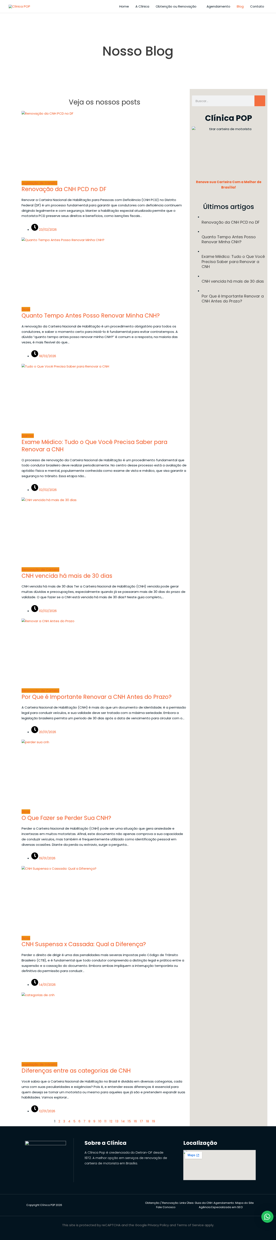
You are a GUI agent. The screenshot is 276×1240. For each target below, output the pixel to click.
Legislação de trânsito (39, 183)
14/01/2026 (47, 984)
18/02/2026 (47, 356)
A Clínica (142, 6)
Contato (257, 6)
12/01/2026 (46, 1111)
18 (147, 1121)
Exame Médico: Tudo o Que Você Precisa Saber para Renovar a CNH (94, 445)
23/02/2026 (47, 229)
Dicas (26, 309)
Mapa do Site (244, 1203)
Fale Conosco (166, 1207)
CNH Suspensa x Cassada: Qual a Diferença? (84, 944)
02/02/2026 (47, 490)
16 (135, 1121)
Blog (240, 6)
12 (111, 1121)
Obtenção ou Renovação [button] (176, 6)
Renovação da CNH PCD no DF (64, 189)
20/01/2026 (47, 732)
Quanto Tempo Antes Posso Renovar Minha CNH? (91, 315)
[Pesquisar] (259, 100)
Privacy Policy (158, 1225)
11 (105, 1121)
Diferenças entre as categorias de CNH (76, 1071)
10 (99, 1121)
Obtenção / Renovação (162, 1203)
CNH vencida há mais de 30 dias (67, 576)
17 (141, 1121)
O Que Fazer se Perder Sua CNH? (66, 818)
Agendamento (218, 6)
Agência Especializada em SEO (221, 1207)
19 (153, 1121)
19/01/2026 (46, 858)
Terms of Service (190, 1225)
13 (116, 1121)
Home (124, 6)
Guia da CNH (203, 1203)
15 (129, 1121)
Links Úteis (187, 1203)
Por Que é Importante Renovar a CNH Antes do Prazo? (97, 697)
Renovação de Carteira (40, 569)
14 (123, 1121)
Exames (28, 435)
